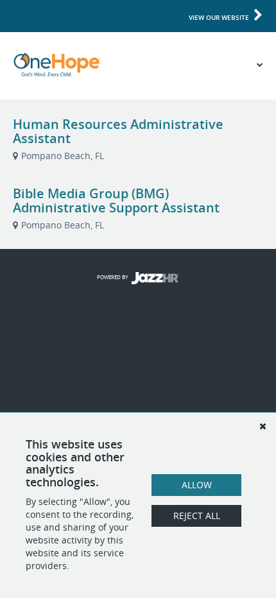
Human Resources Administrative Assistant (118, 131)
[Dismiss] (263, 426)
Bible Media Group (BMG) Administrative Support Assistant (116, 200)
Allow (197, 485)
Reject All (196, 515)
